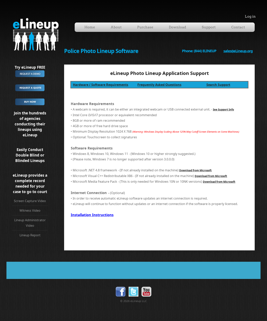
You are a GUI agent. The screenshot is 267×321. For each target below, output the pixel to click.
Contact (238, 27)
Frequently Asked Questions (159, 85)
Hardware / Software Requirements (100, 85)
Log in (250, 16)
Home (89, 27)
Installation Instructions (92, 214)
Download (177, 27)
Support (209, 27)
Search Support (218, 85)
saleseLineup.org (238, 50)
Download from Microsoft (195, 170)
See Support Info (223, 109)
